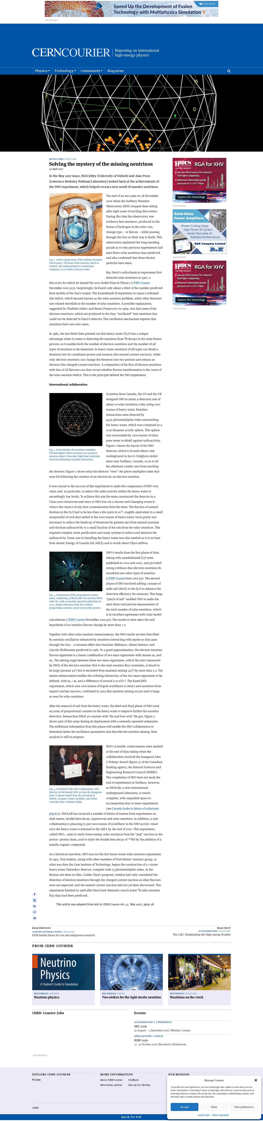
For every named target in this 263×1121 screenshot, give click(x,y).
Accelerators (208, 931)
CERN (35, 1108)
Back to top (131, 1117)
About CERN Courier (111, 1080)
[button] (256, 1080)
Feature (71, 159)
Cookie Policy (204, 1114)
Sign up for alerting (139, 1085)
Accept (185, 1107)
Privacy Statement (220, 1114)
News (121, 993)
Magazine (115, 71)
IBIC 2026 (140, 1026)
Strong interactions (47, 932)
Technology (64, 71)
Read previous (41, 928)
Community (90, 71)
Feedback (133, 1080)
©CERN (36, 1080)
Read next (224, 928)
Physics (41, 71)
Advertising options (111, 1085)
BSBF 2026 (141, 1040)
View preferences (244, 1107)
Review (54, 993)
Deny (214, 1107)
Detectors (56, 159)
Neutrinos (41, 993)
